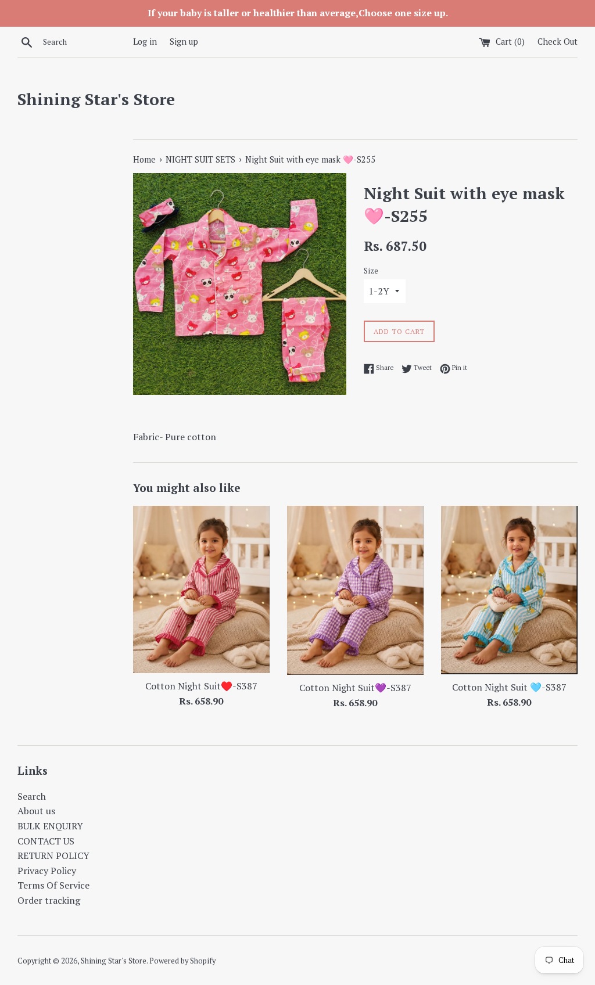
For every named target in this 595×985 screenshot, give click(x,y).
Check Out (557, 41)
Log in (145, 41)
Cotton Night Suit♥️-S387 (201, 686)
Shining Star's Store (96, 99)
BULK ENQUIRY (50, 825)
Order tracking (48, 900)
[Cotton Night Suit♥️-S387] (201, 589)
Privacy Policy (46, 870)
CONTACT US (45, 841)
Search (31, 796)
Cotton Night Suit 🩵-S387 (509, 687)
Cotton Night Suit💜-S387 (355, 687)
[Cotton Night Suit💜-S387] (355, 590)
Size (371, 271)
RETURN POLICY (53, 855)
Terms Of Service (53, 885)
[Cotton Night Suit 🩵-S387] (509, 590)
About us (36, 810)
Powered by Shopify (182, 961)
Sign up (184, 41)
